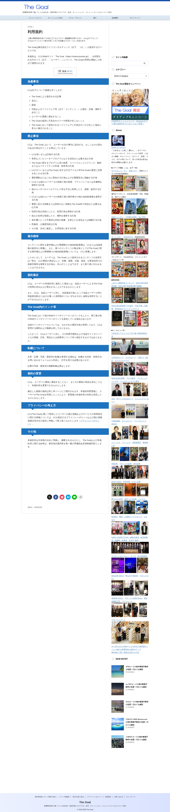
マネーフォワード (118, 620)
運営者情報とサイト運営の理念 (45, 797)
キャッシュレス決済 (55, 18)
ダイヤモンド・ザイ (119, 171)
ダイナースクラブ (122, 360)
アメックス (126, 443)
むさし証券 (136, 482)
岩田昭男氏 (136, 443)
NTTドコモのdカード (124, 399)
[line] (74, 497)
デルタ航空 (131, 378)
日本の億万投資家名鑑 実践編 (130, 286)
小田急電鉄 (115, 421)
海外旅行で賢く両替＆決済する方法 (125, 652)
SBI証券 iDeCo (117, 598)
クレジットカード (35, 18)
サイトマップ (135, 18)
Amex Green (116, 482)
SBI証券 (114, 464)
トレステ (141, 499)
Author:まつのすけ (118, 147)
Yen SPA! (142, 217)
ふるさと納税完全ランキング (122, 283)
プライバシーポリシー (94, 797)
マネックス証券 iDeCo (133, 598)
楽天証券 (136, 464)
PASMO (114, 517)
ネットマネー (116, 237)
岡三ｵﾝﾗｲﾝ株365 (131, 576)
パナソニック (127, 601)
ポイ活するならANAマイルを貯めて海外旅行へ (129, 646)
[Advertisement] (65, 471)
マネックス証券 (125, 464)
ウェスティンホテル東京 (129, 381)
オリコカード (127, 421)
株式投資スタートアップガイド (127, 309)
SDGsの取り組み (78, 797)
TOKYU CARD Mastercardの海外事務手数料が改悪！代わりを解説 (137, 722)
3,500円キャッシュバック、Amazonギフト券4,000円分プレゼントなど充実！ (129, 122)
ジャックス (115, 443)
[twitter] (49, 497)
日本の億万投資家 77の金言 (122, 306)
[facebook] (55, 497)
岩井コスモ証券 (130, 499)
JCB (113, 399)
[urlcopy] (80, 497)
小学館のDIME (131, 217)
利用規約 (108, 797)
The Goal (85, 802)
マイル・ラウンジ (75, 18)
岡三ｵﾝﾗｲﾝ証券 (117, 499)
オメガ (133, 556)
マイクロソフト (140, 421)
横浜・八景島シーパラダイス (130, 517)
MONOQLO (128, 237)
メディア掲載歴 (64, 797)
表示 (70, 71)
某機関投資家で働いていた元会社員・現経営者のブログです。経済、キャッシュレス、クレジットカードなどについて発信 (85, 806)
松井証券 (126, 482)
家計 (95, 18)
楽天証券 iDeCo (117, 576)
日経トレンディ (117, 217)
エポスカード (130, 358)
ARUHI (114, 424)
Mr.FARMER (142, 556)
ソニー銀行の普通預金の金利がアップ (126, 649)
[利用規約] (68, 497)
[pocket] (61, 497)
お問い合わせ (118, 797)
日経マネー (133, 171)
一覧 (126, 168)
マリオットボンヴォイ (120, 556)
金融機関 (115, 18)
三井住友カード (117, 358)
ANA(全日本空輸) (118, 378)
